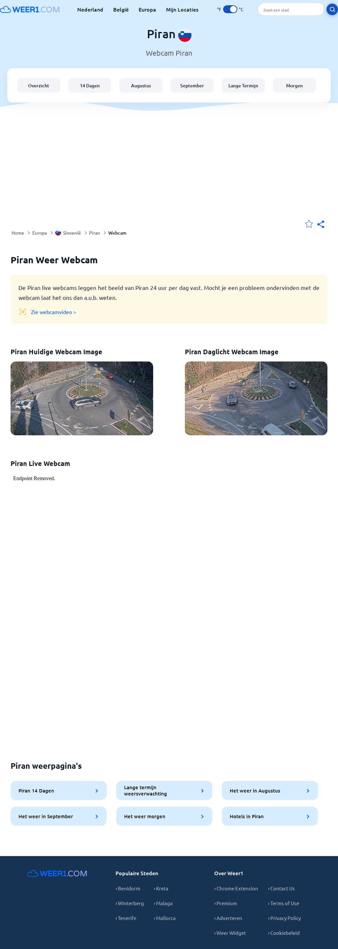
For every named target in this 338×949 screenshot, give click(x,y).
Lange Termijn (243, 85)
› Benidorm (128, 888)
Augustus (141, 85)
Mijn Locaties (182, 9)
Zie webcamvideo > (53, 311)
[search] (332, 9)
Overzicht (38, 85)
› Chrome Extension (236, 888)
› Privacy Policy (284, 918)
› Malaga (163, 903)
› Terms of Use (283, 903)
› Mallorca (165, 918)
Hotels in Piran (247, 816)
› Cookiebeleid (284, 933)
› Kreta (161, 888)
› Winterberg (130, 903)
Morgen (294, 85)
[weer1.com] (29, 9)
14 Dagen (90, 85)
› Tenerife (126, 918)
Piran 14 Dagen (36, 790)
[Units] (230, 9)
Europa (147, 9)
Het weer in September (45, 816)
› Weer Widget (230, 933)
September (192, 85)
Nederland (90, 9)
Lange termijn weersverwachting (145, 790)
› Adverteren (228, 918)
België (121, 9)
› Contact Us (281, 888)
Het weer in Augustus (255, 790)
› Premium (225, 903)
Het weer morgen (144, 816)
